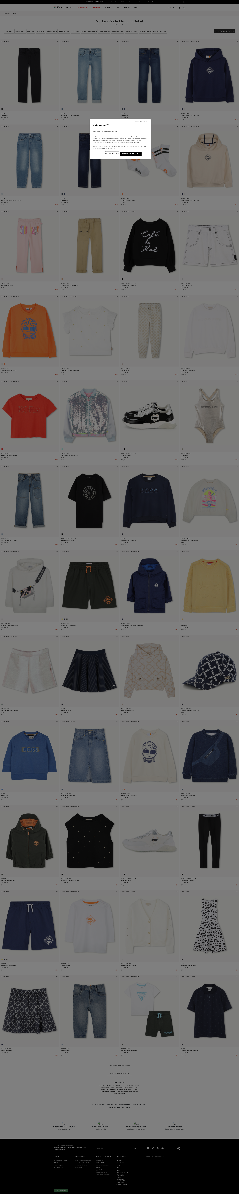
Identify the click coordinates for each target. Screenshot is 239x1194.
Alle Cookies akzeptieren (130, 153)
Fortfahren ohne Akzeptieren (141, 121)
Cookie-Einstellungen (112, 153)
